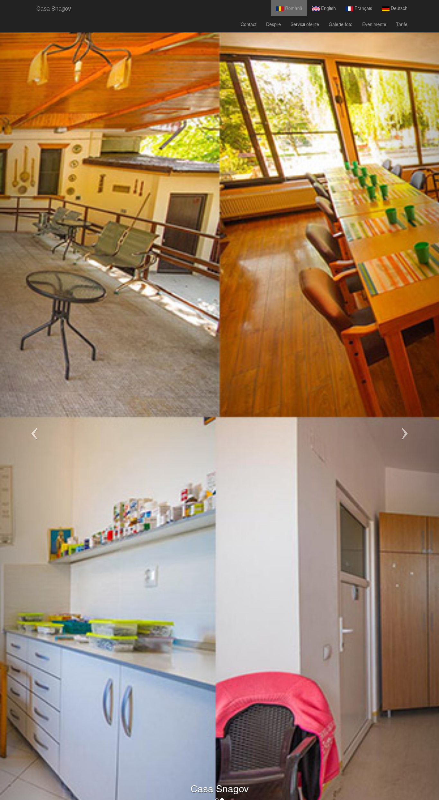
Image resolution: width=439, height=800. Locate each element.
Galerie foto (341, 24)
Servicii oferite (305, 24)
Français (362, 8)
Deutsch (399, 8)
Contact (248, 24)
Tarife (402, 24)
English (328, 8)
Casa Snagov (53, 8)
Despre (273, 24)
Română (293, 8)
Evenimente (374, 24)
